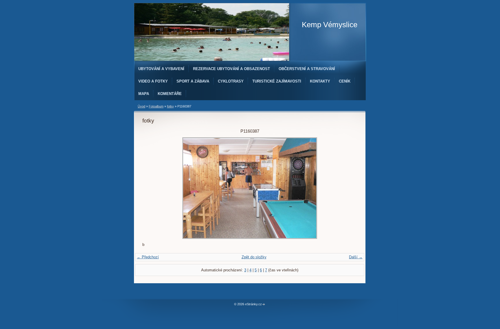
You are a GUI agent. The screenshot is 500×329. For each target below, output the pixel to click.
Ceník (344, 81)
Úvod (141, 106)
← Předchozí (148, 257)
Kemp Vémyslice (329, 25)
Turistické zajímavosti (276, 81)
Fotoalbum (156, 106)
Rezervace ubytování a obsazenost (231, 69)
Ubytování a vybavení (161, 69)
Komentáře (170, 94)
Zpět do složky (254, 257)
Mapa (143, 94)
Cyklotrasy (231, 81)
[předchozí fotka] (151, 188)
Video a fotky (153, 81)
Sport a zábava (193, 81)
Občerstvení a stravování (307, 69)
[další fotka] (347, 188)
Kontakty (320, 81)
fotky (170, 106)
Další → (356, 257)
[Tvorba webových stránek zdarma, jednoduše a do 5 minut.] (264, 304)
